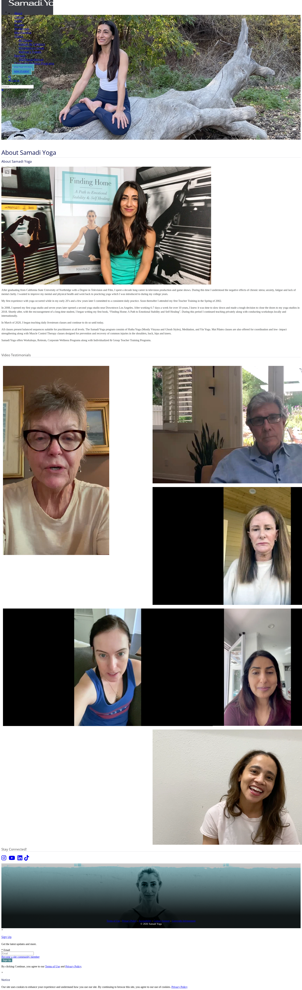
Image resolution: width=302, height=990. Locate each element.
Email (5, 950)
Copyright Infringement (184, 920)
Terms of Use (113, 920)
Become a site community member (20, 956)
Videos (18, 36)
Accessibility (145, 920)
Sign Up (6, 937)
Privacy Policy (129, 920)
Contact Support (162, 920)
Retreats (20, 56)
